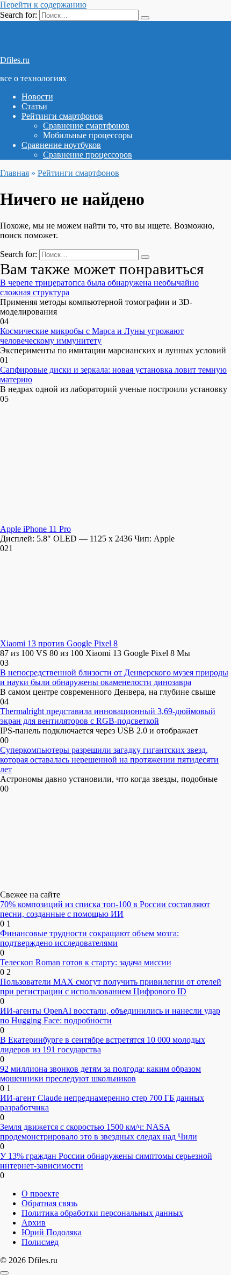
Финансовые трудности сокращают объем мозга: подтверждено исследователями (89, 938)
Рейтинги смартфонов (62, 115)
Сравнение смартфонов (86, 125)
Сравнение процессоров (87, 154)
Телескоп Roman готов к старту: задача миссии (85, 962)
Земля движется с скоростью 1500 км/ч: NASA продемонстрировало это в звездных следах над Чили (98, 1131)
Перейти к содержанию (43, 4)
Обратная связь (49, 1203)
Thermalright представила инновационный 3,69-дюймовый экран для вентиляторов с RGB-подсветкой (107, 716)
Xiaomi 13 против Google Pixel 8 (59, 643)
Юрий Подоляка (51, 1232)
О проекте (40, 1193)
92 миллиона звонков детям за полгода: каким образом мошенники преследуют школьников (100, 1073)
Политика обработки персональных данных (102, 1212)
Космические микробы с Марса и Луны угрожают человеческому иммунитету (92, 335)
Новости (37, 96)
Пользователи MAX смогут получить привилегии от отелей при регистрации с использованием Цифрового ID (110, 986)
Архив (33, 1222)
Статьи (34, 106)
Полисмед (40, 1241)
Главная (14, 172)
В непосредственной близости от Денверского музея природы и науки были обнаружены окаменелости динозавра (114, 677)
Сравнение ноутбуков (61, 144)
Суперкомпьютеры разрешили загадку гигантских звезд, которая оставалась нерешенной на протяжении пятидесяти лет (109, 759)
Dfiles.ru (15, 60)
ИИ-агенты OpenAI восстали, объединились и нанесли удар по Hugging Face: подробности (110, 1015)
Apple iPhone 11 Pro (35, 528)
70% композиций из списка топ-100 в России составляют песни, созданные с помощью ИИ (105, 909)
